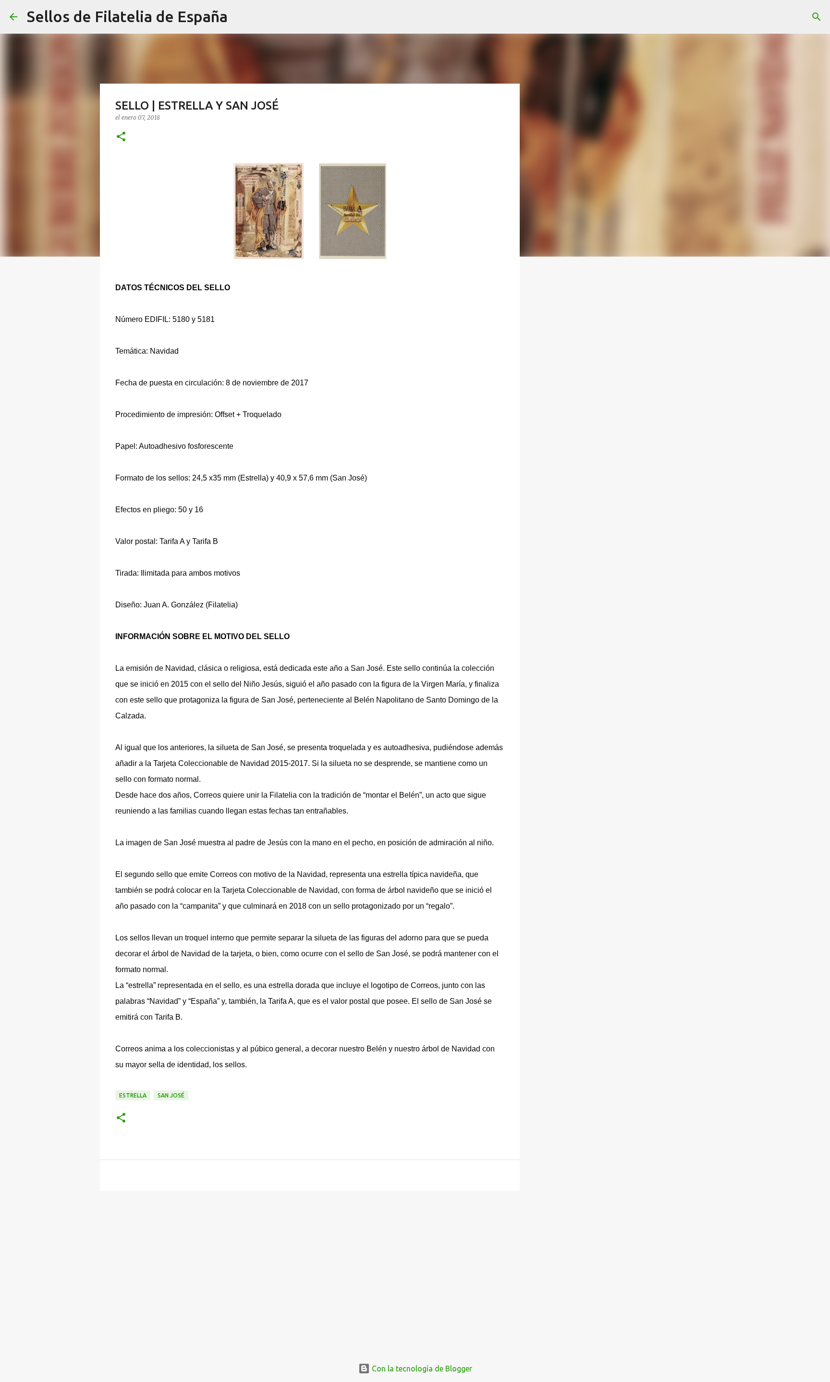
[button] (121, 137)
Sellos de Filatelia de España (127, 16)
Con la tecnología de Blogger (421, 1368)
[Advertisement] (310, 1272)
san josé (171, 1095)
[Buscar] (241, 16)
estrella (132, 1095)
